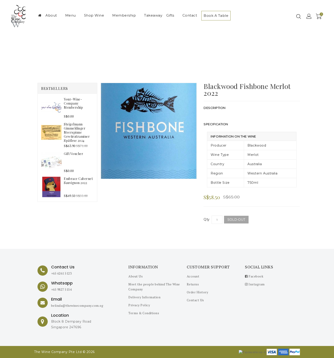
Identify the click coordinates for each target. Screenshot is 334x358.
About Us (135, 276)
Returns (193, 284)
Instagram (256, 284)
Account (193, 276)
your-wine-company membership (73, 103)
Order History (197, 292)
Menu (70, 15)
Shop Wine (94, 15)
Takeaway (153, 15)
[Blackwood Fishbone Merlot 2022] (149, 131)
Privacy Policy (139, 305)
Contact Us (195, 300)
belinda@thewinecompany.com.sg (77, 305)
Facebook (255, 276)
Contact (189, 15)
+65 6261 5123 (61, 273)
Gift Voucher (73, 154)
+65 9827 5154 (61, 289)
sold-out (236, 220)
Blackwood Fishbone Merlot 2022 (171, 55)
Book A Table (216, 15)
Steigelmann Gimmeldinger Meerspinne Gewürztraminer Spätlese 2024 (77, 132)
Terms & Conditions (143, 313)
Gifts (170, 15)
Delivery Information (144, 297)
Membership (124, 15)
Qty (207, 219)
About (51, 15)
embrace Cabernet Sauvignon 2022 (78, 181)
